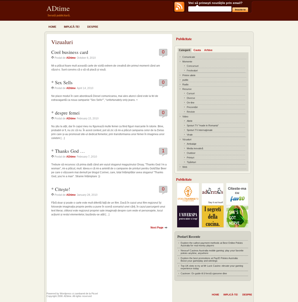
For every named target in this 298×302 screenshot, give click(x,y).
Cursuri (191, 93)
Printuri (190, 157)
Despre (92, 26)
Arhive (208, 50)
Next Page (157, 227)
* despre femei (65, 113)
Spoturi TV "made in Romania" (203, 125)
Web (184, 167)
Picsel (94, 293)
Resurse (187, 89)
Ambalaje (191, 143)
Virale (190, 134)
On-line (190, 102)
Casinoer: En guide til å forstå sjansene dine (204, 273)
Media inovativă (195, 148)
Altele (189, 121)
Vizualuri (186, 139)
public (185, 80)
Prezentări (192, 107)
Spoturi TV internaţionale (199, 130)
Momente (187, 61)
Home (52, 26)
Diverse (191, 98)
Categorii (184, 50)
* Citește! (60, 189)
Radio (185, 84)
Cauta (197, 50)
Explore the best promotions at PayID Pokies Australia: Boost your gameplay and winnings (209, 259)
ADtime (58, 8)
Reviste (191, 111)
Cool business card (69, 52)
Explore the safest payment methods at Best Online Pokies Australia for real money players (212, 244)
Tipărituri (191, 162)
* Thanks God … (68, 151)
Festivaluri (192, 70)
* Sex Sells (62, 82)
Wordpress (66, 293)
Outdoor (191, 153)
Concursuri (193, 66)
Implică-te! (72, 26)
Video (185, 116)
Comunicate (188, 57)
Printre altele (188, 75)
